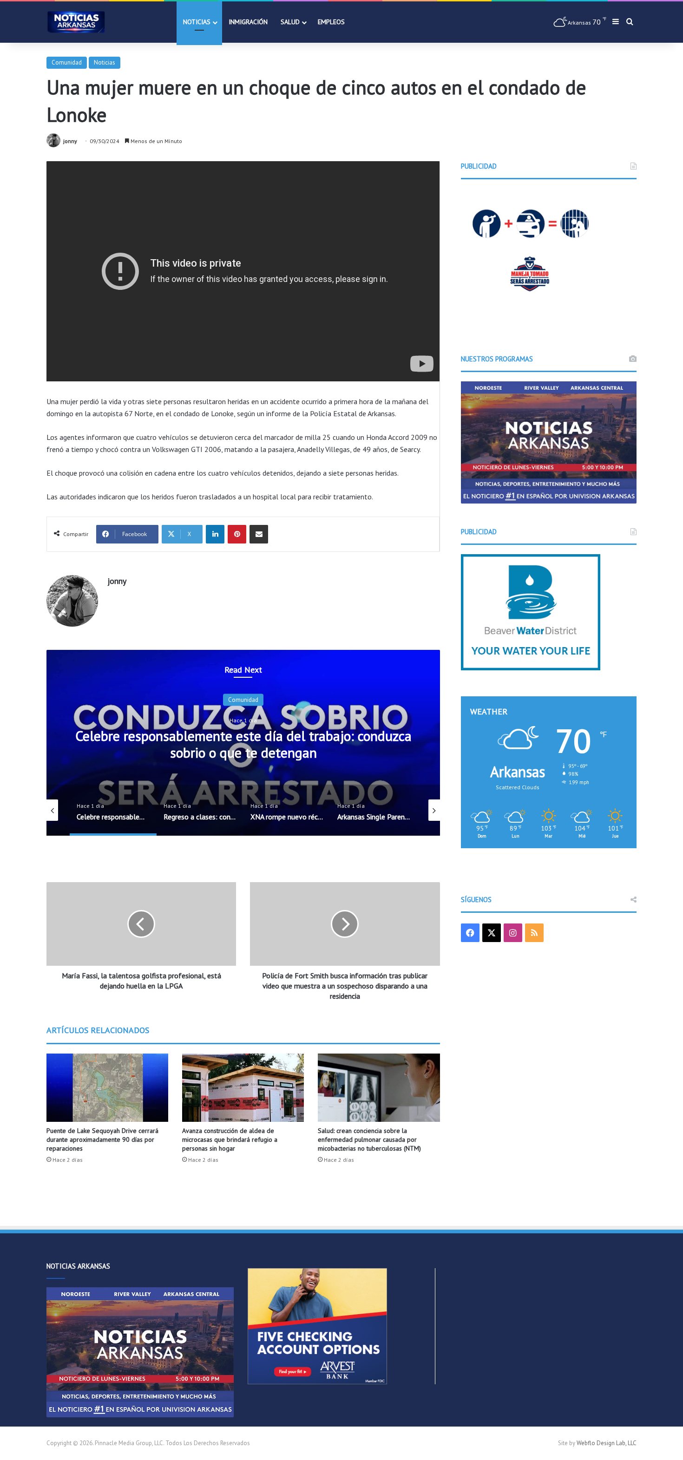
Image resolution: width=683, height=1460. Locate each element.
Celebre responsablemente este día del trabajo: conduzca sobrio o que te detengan (243, 744)
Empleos (331, 22)
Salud (290, 22)
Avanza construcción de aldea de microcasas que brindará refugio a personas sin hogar (229, 1139)
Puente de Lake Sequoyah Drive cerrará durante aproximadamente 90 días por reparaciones (102, 1139)
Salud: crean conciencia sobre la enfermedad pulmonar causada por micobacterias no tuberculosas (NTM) (369, 1139)
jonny (70, 140)
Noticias (196, 22)
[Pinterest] (237, 534)
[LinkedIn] (215, 534)
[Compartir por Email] (259, 534)
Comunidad (67, 62)
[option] (243, 743)
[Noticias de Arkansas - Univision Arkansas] (76, 22)
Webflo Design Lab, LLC (607, 1443)
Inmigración (248, 22)
